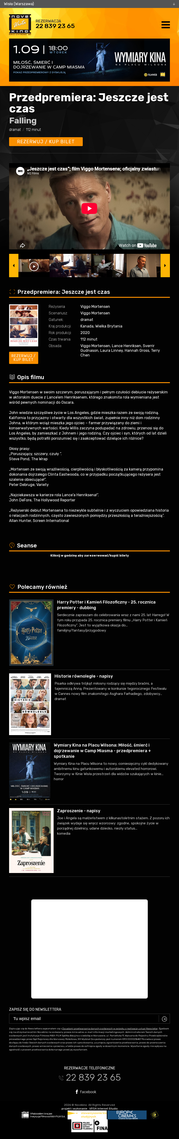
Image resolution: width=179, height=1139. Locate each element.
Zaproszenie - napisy (78, 810)
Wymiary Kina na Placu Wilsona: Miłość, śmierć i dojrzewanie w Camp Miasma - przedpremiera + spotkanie (102, 751)
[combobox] (89, 4)
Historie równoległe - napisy (84, 676)
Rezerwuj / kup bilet (46, 141)
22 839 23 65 (55, 26)
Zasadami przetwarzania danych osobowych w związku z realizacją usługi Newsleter (110, 1028)
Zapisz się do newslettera (35, 1009)
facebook (87, 1092)
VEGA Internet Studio (103, 1108)
